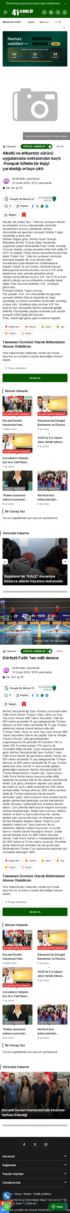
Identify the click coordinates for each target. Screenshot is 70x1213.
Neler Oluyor (11, 22)
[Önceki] (59, 21)
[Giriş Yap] (58, 12)
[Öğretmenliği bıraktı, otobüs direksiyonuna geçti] (35, 561)
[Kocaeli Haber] (22, 12)
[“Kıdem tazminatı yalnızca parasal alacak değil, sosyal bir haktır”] (17, 488)
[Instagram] (46, 1144)
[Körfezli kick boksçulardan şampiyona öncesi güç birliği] (52, 488)
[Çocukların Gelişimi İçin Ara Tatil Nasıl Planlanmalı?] (17, 450)
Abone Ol (35, 378)
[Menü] (6, 12)
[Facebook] (24, 1144)
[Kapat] (65, 3)
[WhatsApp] (7, 1206)
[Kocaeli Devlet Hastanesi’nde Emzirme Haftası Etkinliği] (17, 413)
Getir (56, 43)
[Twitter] (35, 1144)
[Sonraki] (64, 27)
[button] (51, 12)
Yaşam (30, 22)
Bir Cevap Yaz (15, 511)
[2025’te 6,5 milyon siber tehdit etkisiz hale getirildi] (52, 450)
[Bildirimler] (64, 12)
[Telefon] (7, 1196)
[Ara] (44, 12)
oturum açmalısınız (45, 518)
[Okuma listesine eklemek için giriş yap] (24, 215)
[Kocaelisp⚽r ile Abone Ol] (47, 199)
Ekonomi (44, 22)
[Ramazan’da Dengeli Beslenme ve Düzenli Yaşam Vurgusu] (52, 413)
